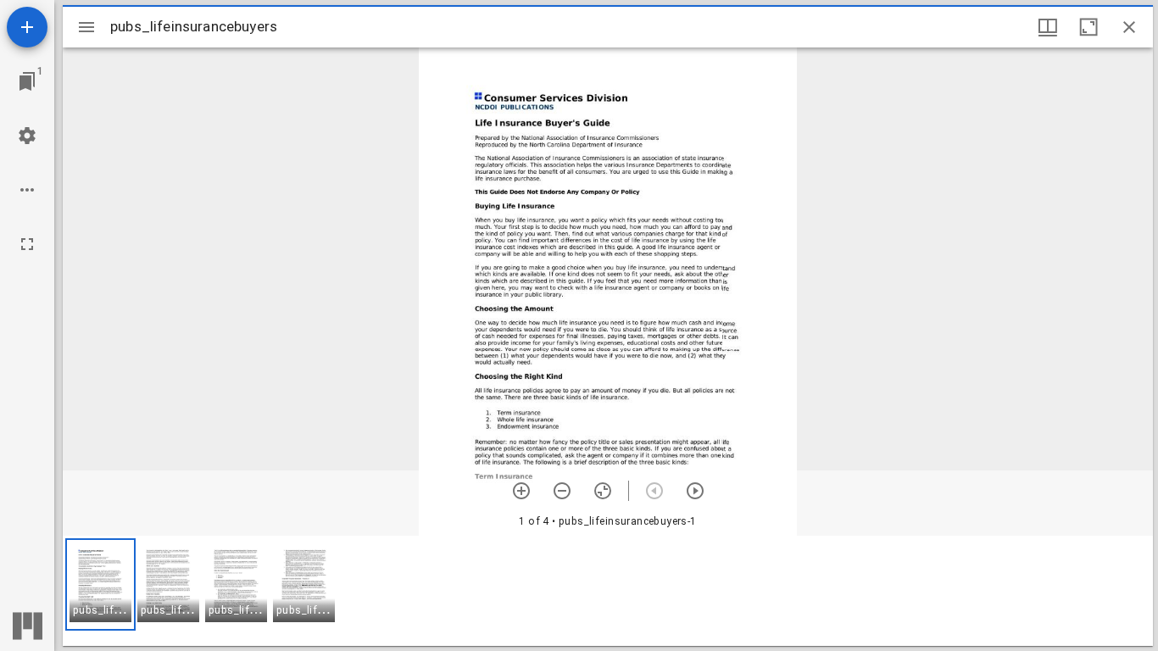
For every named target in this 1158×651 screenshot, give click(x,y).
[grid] (608, 591)
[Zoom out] (562, 490)
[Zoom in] (521, 490)
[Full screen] (27, 244)
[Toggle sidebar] (86, 27)
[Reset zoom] (602, 490)
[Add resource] (27, 27)
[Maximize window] (1088, 27)
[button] (100, 584)
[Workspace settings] (27, 135)
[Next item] (695, 490)
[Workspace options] (27, 190)
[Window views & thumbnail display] (1047, 27)
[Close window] (1129, 27)
